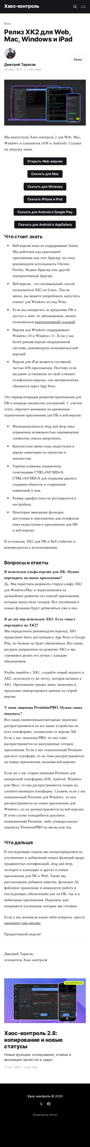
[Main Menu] (83, 7)
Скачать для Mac (45, 174)
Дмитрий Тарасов (20, 64)
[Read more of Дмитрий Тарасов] (10, 53)
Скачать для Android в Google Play (45, 212)
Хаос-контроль (21, 6)
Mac (7, 23)
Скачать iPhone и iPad (45, 199)
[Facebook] (48, 1104)
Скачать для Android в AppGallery (45, 225)
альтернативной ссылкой (55, 321)
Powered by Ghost (45, 1114)
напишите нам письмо (22, 922)
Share (78, 59)
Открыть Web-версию (45, 161)
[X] (41, 1104)
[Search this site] (75, 6)
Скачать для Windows (45, 187)
